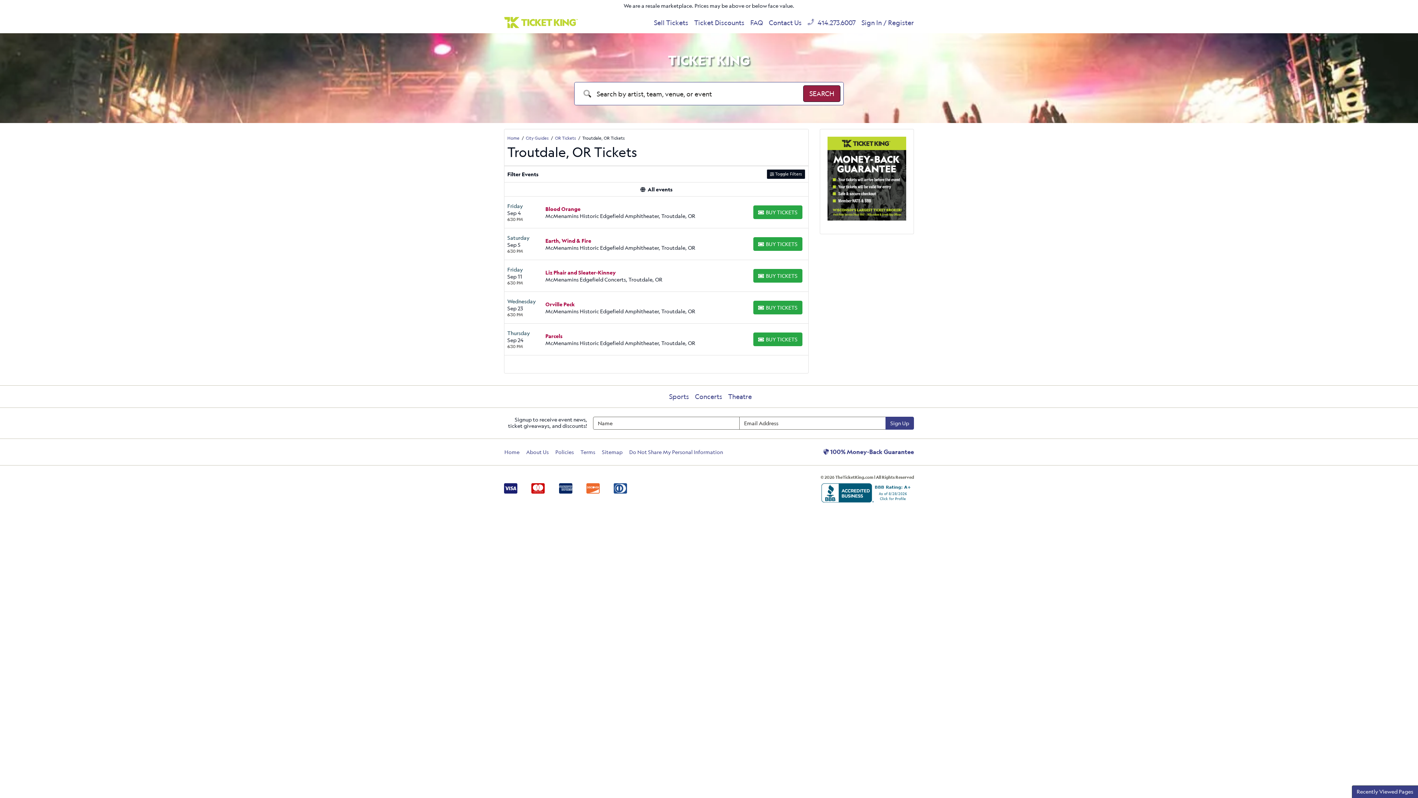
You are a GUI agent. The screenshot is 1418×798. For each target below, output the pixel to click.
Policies (564, 452)
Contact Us (785, 22)
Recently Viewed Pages (1385, 791)
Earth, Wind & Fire (568, 240)
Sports (679, 396)
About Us (537, 452)
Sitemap (612, 452)
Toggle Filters (788, 174)
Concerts (708, 396)
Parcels (553, 336)
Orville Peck (560, 304)
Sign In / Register (888, 22)
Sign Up (899, 423)
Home (512, 452)
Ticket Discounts (719, 22)
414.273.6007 (836, 22)
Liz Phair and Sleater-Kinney (580, 272)
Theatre (740, 396)
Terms (587, 452)
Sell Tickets (671, 22)
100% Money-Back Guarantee (871, 452)
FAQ (756, 22)
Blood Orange (562, 208)
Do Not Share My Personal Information (676, 452)
